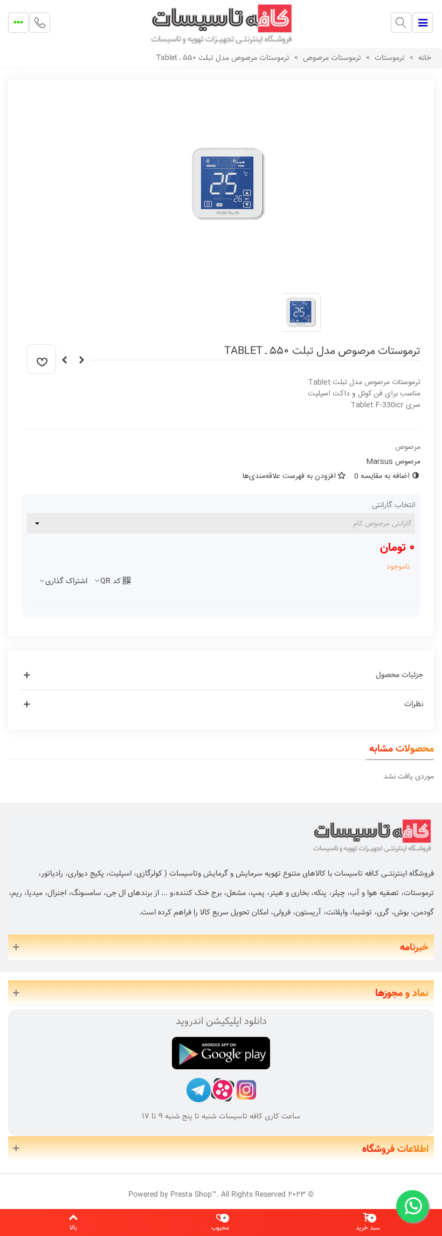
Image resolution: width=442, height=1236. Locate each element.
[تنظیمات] (18, 22)
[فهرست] (422, 22)
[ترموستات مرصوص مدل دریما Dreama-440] (64, 360)
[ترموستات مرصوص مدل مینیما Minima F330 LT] (81, 360)
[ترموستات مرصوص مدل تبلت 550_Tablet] (229, 278)
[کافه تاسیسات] (221, 22)
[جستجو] (401, 22)
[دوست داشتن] (41, 359)
